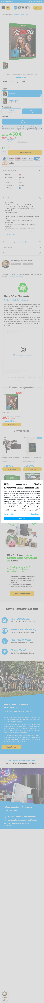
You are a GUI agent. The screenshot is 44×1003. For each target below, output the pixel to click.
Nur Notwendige (9, 514)
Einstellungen (35, 514)
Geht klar (22, 518)
